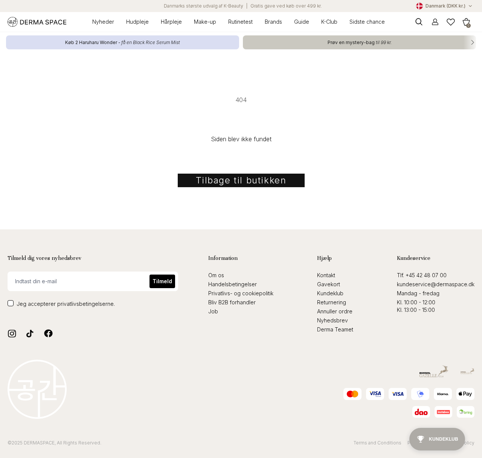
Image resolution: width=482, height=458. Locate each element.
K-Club (329, 21)
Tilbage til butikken (241, 180)
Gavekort (328, 284)
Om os (216, 275)
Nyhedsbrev (332, 320)
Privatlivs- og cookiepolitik (240, 293)
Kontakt (326, 275)
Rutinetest (240, 21)
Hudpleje (137, 21)
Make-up (205, 21)
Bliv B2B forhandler (232, 302)
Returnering (331, 302)
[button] (466, 21)
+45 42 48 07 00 (426, 275)
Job (213, 311)
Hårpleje (171, 21)
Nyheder (103, 21)
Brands (273, 21)
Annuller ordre (334, 311)
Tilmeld (162, 281)
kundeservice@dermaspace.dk (435, 284)
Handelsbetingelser (232, 284)
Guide (301, 21)
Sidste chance (367, 21)
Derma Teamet (335, 329)
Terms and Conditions (377, 443)
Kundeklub (330, 293)
